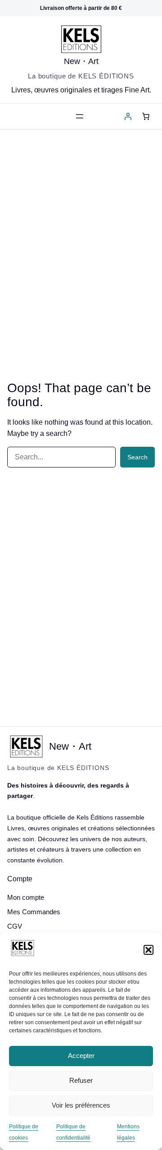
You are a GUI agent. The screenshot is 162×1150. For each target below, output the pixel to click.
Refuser (81, 1080)
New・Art (81, 61)
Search (137, 457)
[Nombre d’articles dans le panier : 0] (146, 116)
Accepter (81, 1055)
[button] (148, 949)
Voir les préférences (81, 1105)
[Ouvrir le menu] (79, 116)
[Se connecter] (128, 116)
